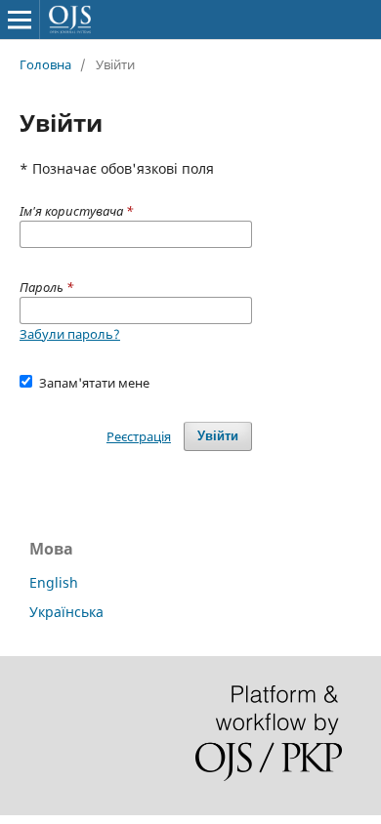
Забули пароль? (70, 334)
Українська (66, 611)
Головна (45, 64)
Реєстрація (138, 436)
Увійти (217, 436)
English (53, 582)
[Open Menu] (19, 19)
